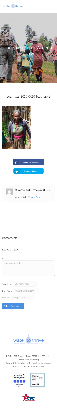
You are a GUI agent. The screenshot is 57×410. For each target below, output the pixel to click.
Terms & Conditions (35, 366)
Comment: (6, 259)
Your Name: (7, 284)
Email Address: (8, 291)
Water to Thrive (34, 197)
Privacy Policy (19, 366)
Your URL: (6, 298)
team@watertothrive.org (28, 359)
